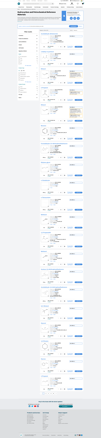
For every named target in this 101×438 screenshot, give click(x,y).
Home (19, 9)
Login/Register (73, 26)
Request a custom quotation (63, 423)
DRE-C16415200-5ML (59, 89)
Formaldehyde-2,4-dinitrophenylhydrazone (54, 143)
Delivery (59, 420)
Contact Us (60, 416)
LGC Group (44, 414)
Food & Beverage (31, 417)
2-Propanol (44, 87)
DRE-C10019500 (58, 271)
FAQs (59, 417)
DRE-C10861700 (58, 308)
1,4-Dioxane (44, 341)
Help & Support (40, 0)
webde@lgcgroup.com (75, 0)
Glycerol (43, 323)
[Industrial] (27, 421)
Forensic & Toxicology (31, 420)
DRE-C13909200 (58, 145)
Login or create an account (24, 26)
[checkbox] (19, 56)
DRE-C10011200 (58, 35)
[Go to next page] (56, 393)
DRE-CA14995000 (58, 216)
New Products (34, 0)
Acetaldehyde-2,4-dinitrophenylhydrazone (54, 287)
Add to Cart (78, 46)
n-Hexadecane (45, 180)
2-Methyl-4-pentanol (47, 51)
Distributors (60, 419)
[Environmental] (27, 419)
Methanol (44, 214)
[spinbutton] (63, 47)
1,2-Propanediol (46, 232)
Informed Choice (45, 424)
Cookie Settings (65, 435)
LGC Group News (45, 416)
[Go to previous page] (41, 393)
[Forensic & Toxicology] (27, 420)
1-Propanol (44, 376)
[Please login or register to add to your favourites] (58, 46)
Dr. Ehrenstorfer (55, 38)
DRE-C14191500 (58, 182)
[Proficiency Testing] (27, 423)
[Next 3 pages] (53, 393)
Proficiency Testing (31, 423)
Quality (24, 0)
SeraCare (44, 420)
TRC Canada (45, 427)
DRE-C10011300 (58, 289)
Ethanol (43, 69)
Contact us (45, 0)
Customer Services (61, 414)
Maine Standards (45, 419)
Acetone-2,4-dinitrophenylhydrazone (52, 269)
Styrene (43, 359)
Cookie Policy (59, 435)
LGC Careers (45, 417)
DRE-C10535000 (58, 127)
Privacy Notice (53, 435)
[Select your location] (82, 1)
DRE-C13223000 (58, 70)
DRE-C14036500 (58, 325)
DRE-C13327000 (58, 164)
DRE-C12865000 (58, 343)
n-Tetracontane (45, 197)
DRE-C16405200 (58, 234)
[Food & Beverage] (27, 417)
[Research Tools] (27, 415)
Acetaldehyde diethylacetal (49, 34)
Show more (28, 65)
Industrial (29, 421)
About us (19, 0)
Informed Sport (45, 426)
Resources (28, 0)
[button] (28, 35)
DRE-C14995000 (58, 253)
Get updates (65, 406)
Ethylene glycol (45, 162)
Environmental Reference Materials (28, 9)
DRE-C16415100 (58, 378)
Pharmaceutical (30, 416)
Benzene (43, 125)
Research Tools (30, 414)
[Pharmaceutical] (27, 416)
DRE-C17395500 (58, 199)
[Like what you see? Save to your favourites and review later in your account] (78, 4)
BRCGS (44, 423)
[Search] (52, 3)
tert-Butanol (45, 306)
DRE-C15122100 (58, 53)
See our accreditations (77, 15)
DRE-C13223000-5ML (59, 106)
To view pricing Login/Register (70, 47)
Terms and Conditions (45, 435)
